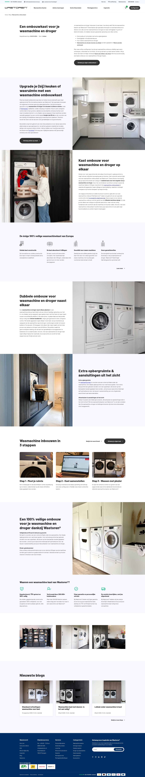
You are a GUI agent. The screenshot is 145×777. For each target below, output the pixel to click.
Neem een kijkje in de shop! (103, 53)
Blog (10, 14)
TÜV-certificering (112, 1)
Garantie (57, 753)
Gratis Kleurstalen (75, 8)
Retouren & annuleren (61, 750)
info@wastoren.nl (42, 748)
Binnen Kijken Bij (24, 750)
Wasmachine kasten (78, 743)
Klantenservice (122, 1)
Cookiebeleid (40, 774)
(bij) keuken (24, 108)
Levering (57, 748)
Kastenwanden (77, 753)
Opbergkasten (77, 755)
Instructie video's (24, 745)
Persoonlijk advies (60, 743)
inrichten (31, 130)
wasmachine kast (85, 382)
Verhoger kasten (77, 745)
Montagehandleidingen (61, 758)
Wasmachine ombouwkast (19, 14)
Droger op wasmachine (79, 750)
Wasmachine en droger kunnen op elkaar (89, 43)
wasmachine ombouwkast (111, 185)
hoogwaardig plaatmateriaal (97, 198)
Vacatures (22, 758)
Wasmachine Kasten (40, 8)
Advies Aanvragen (58, 8)
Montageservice (92, 8)
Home (6, 14)
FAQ (21, 748)
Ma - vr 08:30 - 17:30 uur (43, 743)
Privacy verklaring (33, 774)
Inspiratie (107, 8)
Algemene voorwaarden (24, 774)
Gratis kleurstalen (60, 745)
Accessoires (76, 758)
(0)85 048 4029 (41, 745)
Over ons (103, 1)
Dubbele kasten (77, 748)
